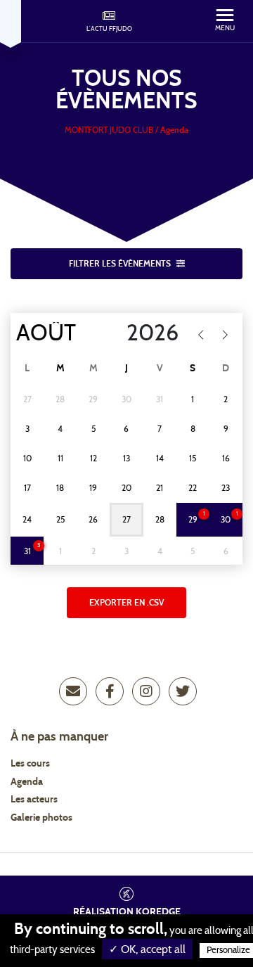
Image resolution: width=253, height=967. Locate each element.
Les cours (30, 764)
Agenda (27, 782)
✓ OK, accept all (147, 949)
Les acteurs (34, 800)
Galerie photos (41, 818)
